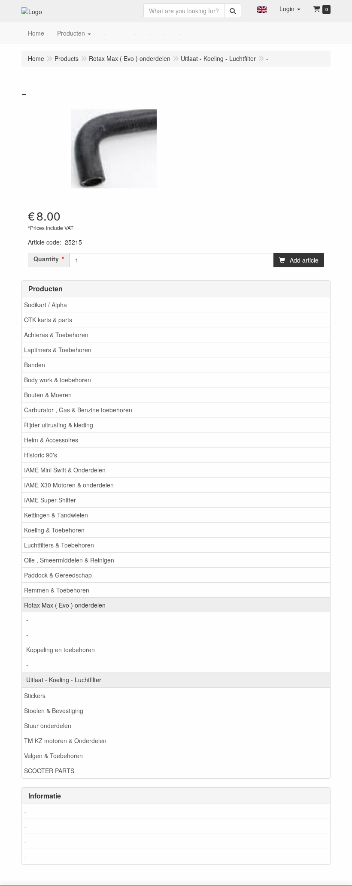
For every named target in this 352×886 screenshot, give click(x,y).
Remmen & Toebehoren (56, 590)
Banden (34, 364)
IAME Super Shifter (50, 500)
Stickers (35, 695)
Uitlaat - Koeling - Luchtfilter (63, 679)
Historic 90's (40, 455)
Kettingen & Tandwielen (56, 515)
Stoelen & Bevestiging (53, 710)
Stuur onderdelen (47, 725)
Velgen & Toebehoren (53, 755)
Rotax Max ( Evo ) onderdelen (65, 605)
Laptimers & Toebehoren (57, 349)
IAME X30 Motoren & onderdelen (69, 485)
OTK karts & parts (48, 319)
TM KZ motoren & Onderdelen (65, 740)
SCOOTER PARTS (49, 770)
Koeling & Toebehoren (54, 530)
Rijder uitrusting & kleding (58, 424)
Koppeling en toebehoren (60, 649)
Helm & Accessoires (51, 439)
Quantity (46, 259)
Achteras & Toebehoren (56, 334)
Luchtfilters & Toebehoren (59, 545)
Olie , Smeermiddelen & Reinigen (69, 560)
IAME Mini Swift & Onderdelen (65, 470)
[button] (262, 8)
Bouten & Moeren (48, 394)
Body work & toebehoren (57, 379)
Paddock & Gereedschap (58, 575)
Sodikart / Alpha (45, 304)
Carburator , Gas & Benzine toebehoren (78, 409)
